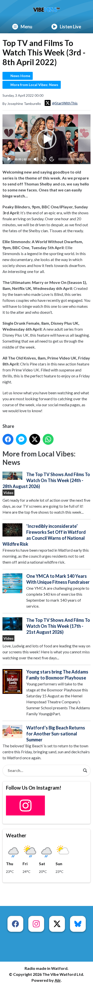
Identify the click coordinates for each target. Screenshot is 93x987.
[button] (47, 139)
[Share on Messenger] (21, 439)
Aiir (58, 980)
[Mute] (35, 159)
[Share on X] (34, 439)
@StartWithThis (65, 103)
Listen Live (70, 26)
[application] (46, 139)
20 (44, 159)
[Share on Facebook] (7, 439)
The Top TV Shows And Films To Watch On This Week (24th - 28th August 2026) (46, 480)
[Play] (8, 159)
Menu (26, 26)
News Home (20, 76)
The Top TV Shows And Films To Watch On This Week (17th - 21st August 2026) (58, 626)
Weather (16, 835)
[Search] (85, 770)
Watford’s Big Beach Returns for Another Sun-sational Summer (55, 733)
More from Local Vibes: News (34, 85)
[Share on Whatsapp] (48, 439)
